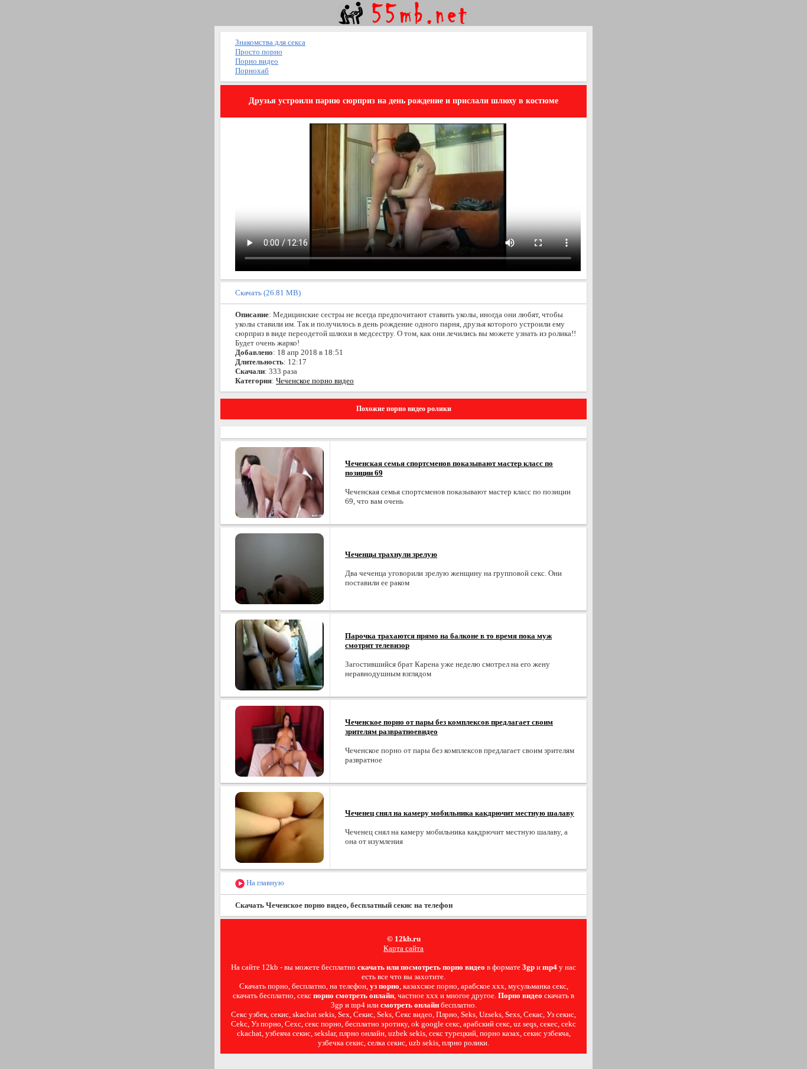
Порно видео (256, 61)
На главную (264, 882)
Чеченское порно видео (315, 380)
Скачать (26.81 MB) (268, 292)
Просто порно (258, 51)
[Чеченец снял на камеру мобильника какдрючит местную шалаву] (279, 826)
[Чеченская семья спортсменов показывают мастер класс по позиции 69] (279, 481)
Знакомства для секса (270, 42)
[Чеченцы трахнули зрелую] (279, 567)
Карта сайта (403, 948)
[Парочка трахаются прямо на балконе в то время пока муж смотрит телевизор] (279, 654)
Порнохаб (252, 70)
